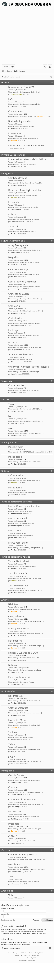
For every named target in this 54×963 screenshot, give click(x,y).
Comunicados (15, 111)
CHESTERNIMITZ (17, 872)
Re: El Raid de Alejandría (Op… (30, 590)
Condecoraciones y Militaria (22, 854)
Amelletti (14, 166)
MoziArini (26, 944)
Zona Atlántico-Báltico (19, 561)
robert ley (14, 264)
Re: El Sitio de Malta (26, 511)
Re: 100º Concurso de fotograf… (31, 792)
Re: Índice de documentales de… (31, 701)
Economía (13, 202)
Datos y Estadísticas (18, 628)
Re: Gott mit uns (25, 359)
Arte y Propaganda (18, 245)
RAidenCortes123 (17, 325)
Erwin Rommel (16, 94)
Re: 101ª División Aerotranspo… (30, 480)
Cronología (14, 305)
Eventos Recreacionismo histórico (26, 145)
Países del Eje (15, 456)
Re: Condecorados (26, 116)
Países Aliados (15, 446)
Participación (7, 770)
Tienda (11, 876)
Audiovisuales (8, 691)
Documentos (15, 640)
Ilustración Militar (17, 720)
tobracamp (15, 884)
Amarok (14, 684)
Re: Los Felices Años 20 (28, 231)
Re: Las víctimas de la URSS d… (31, 658)
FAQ (10, 99)
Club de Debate (16, 775)
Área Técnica (7, 890)
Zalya (13, 672)
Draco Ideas (15, 764)
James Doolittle (16, 739)
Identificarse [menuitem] (45, 67)
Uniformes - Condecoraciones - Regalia (28, 366)
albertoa (14, 482)
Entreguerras (7, 173)
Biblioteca (13, 604)
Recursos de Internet (19, 677)
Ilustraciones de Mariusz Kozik (30, 725)
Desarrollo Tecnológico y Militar (24, 190)
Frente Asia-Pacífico (18, 542)
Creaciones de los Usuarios (22, 799)
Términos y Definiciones (20, 354)
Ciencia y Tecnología (18, 269)
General (5, 82)
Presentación (15, 133)
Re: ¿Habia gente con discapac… (31, 829)
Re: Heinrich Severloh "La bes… (30, 323)
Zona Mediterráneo (18, 585)
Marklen (14, 197)
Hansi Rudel (15, 128)
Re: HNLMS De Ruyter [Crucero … (31, 421)
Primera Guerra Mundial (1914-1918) (27, 159)
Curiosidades (15, 318)
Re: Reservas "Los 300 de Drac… (31, 761)
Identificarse (7, 71)
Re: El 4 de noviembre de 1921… (31, 219)
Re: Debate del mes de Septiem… (31, 780)
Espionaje (13, 330)
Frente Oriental (16, 530)
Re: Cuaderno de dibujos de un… (31, 250)
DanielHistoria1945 (18, 221)
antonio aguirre (16, 289)
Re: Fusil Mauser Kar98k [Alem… (31, 462)
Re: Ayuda (23, 859)
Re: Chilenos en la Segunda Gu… (31, 347)
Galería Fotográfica (18, 707)
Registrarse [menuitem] (50, 67)
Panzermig (15, 807)
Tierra (11, 404)
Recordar (36, 920)
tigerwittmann (16, 374)
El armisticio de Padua (27, 164)
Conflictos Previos (17, 177)
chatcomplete (16, 209)
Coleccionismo (8, 850)
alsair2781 (14, 301)
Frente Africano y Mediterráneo (24, 506)
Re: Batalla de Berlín (26, 535)
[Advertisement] (27, 36)
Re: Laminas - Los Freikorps (29, 372)
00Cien (33, 859)
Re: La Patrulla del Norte (28, 566)
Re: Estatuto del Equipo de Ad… (30, 92)
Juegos (11, 756)
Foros (13, 67)
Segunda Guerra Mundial (13, 240)
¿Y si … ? (12, 835)
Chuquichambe (16, 349)
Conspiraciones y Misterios (22, 281)
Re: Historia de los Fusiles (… (30, 195)
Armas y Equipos (9, 442)
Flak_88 (13, 751)
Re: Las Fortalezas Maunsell (29, 274)
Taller (11, 895)
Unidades (5, 471)
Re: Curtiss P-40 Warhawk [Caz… (31, 433)
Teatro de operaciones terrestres (16, 501)
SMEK (13, 843)
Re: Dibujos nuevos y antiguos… (31, 804)
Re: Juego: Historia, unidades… (30, 816)
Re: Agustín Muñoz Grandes (29, 262)
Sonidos (12, 732)
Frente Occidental (17, 518)
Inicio (5, 66)
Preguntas (13, 823)
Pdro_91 (14, 423)
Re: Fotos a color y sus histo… (30, 713)
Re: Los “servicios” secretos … (30, 335)
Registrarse (20, 71)
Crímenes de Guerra (18, 293)
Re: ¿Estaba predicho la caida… (30, 286)
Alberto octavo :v (17, 362)
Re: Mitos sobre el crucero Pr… (30, 390)
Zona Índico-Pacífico (18, 573)
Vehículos (6, 399)
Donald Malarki (16, 794)
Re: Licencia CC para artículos (30, 104)
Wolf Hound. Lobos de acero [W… (31, 621)
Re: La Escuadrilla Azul (27, 492)
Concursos (14, 787)
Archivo (5, 599)
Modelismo (14, 864)
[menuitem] (22, 960)
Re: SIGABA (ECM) (26, 452)
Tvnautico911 (16, 252)
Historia (12, 342)
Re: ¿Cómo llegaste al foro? (29, 138)
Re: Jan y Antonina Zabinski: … (30, 299)
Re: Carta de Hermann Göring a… (31, 646)
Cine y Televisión (16, 616)
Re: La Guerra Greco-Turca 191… (31, 183)
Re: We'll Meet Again (26, 737)
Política (12, 214)
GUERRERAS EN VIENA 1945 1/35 (31, 869)
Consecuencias (16, 385)
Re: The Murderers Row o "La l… (31, 578)
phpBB (21, 953)
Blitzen (13, 411)
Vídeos (11, 744)
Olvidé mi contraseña (8, 920)
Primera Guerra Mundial (13, 154)
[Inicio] (27, 3)
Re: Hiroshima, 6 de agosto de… (31, 548)
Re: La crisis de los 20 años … (30, 207)
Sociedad (13, 226)
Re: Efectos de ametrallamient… (30, 749)
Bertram (40, 116)
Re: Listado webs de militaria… (30, 881)
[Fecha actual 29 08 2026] (51, 77)
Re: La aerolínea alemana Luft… (30, 670)
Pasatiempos (15, 811)
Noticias (12, 665)
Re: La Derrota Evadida (27, 841)
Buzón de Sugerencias (19, 121)
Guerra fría (6, 380)
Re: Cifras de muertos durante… (31, 633)
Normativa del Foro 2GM (21, 87)
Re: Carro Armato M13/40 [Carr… (31, 409)
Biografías (13, 257)
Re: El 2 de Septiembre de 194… (31, 311)
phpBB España (35, 958)
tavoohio (14, 106)
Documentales (16, 695)
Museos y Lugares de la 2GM (23, 652)
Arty (22, 955)
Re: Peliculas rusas (26, 126)
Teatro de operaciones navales (15, 556)
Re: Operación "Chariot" (28, 523)
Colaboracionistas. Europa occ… (31, 609)
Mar (10, 416)
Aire (10, 428)
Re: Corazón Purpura (27, 682)
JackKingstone (16, 819)
